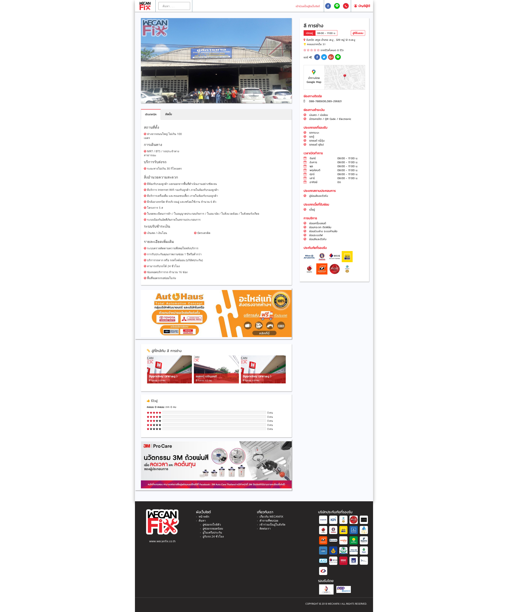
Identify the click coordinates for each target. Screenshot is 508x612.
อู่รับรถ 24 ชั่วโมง (213, 536)
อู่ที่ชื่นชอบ (358, 33)
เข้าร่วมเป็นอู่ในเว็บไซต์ (308, 6)
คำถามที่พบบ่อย (269, 520)
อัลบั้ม (168, 114)
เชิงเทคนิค (151, 114)
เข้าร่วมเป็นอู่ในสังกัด (272, 524)
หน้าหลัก (204, 516)
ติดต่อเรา (265, 528)
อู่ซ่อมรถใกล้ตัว (212, 524)
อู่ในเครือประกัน (212, 532)
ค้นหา (202, 520)
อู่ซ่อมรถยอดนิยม (213, 528)
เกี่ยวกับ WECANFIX (271, 516)
